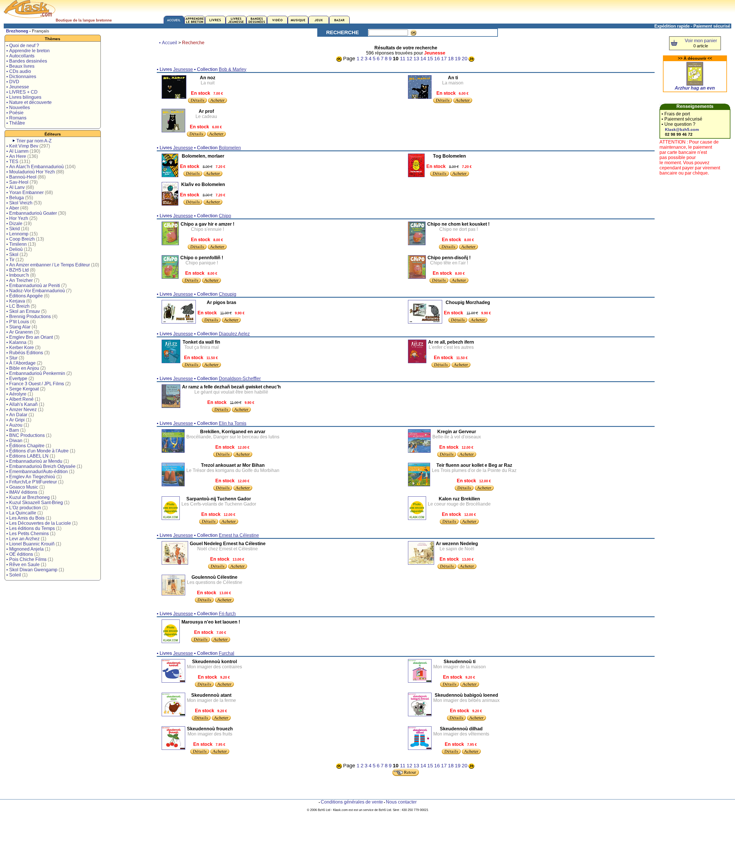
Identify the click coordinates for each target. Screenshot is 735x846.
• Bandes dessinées (26, 61)
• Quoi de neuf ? (22, 45)
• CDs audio (18, 71)
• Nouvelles (18, 107)
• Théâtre (15, 123)
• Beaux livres (20, 66)
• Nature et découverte (29, 102)
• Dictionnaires (21, 76)
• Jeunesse (17, 86)
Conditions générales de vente (352, 801)
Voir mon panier (701, 40)
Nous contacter (401, 801)
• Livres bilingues (23, 97)
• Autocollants (20, 55)
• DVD (12, 81)
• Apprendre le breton (28, 50)
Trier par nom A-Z (34, 140)
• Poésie (15, 112)
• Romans (16, 117)
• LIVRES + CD (22, 92)
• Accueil (168, 42)
